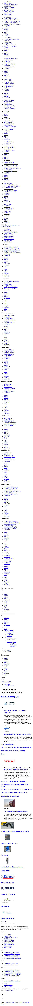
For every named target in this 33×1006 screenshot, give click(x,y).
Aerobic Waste (7, 148)
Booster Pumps (7, 211)
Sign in (8, 637)
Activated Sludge (8, 169)
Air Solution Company (8, 894)
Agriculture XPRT (9, 1002)
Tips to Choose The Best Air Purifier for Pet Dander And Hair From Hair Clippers (17, 768)
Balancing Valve (8, 209)
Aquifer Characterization (10, 128)
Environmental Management (10, 4)
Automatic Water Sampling (10, 190)
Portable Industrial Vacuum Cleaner (12, 867)
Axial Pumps (7, 207)
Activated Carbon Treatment (10, 22)
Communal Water (8, 43)
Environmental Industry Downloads (12, 974)
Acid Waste (6, 144)
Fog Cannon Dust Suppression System (16, 811)
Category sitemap (8, 986)
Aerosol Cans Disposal (9, 150)
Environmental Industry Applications (12, 958)
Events (5, 269)
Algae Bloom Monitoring (10, 187)
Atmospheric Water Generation (11, 39)
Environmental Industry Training (11, 955)
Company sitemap (8, 985)
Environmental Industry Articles (11, 970)
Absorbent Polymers (9, 81)
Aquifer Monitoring (8, 129)
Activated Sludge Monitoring (11, 171)
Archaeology (7, 65)
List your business (11, 639)
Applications (7, 35)
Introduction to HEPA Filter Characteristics (17, 734)
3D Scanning (7, 103)
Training (6, 34)
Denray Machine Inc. (7, 882)
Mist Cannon (5, 855)
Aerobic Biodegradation (9, 147)
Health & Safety (8, 6)
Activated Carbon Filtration (10, 165)
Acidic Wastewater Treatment (11, 164)
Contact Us (9, 636)
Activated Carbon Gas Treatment (12, 21)
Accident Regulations (9, 85)
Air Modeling (7, 61)
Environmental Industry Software (12, 954)
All (1, 590)
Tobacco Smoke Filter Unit (9, 843)
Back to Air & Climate (6, 681)
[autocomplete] (1, 587)
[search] (1, 615)
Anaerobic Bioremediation (10, 126)
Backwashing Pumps (9, 208)
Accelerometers (7, 107)
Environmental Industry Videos (11, 975)
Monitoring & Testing (9, 7)
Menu (2, 225)
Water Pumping (7, 14)
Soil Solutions (5, 906)
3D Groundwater (8, 122)
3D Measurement (8, 101)
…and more (6, 27)
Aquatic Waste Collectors (10, 64)
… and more (7, 255)
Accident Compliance (9, 82)
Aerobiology (7, 25)
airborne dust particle (9, 685)
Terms (7, 990)
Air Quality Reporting (9, 63)
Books (5, 272)
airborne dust (7, 684)
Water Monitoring (8, 13)
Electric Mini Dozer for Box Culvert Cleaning (15, 831)
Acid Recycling (7, 143)
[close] (1, 654)
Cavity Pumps (7, 212)
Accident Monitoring (9, 83)
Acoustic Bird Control (9, 60)
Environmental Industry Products (12, 952)
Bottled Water (7, 40)
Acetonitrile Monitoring (9, 108)
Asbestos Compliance (9, 67)
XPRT (2, 1004)
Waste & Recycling (8, 10)
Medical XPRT (25, 1002)
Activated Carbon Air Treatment (11, 20)
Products (6, 29)
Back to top (3, 921)
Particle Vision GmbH (7, 918)
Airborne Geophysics (9, 125)
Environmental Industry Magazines (12, 973)
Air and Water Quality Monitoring (12, 186)
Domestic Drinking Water (10, 46)
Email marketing (11, 634)
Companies (6, 28)
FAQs (5, 983)
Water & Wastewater (9, 11)
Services (6, 31)
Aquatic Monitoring (8, 189)
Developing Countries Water (10, 45)
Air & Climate (7, 2)
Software (6, 32)
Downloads (6, 276)
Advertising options (8, 631)
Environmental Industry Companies (12, 981)
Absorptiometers (8, 104)
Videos (5, 274)
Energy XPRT (18, 1002)
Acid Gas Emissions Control (10, 18)
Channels (6, 226)
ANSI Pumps (7, 205)
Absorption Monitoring (9, 105)
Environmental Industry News (11, 963)
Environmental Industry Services (11, 956)
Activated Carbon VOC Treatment (12, 24)
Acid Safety (6, 87)
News (5, 266)
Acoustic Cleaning (8, 146)
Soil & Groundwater (9, 9)
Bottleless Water (8, 42)
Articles (5, 270)
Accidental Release (8, 86)
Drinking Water (7, 3)
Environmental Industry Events (11, 964)
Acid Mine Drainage (9, 123)
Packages (9, 633)
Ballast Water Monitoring (10, 191)
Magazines (6, 273)
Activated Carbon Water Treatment (12, 168)
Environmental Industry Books (11, 971)
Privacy (11, 990)
